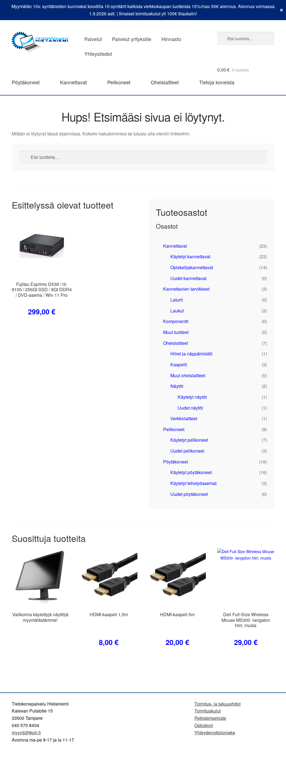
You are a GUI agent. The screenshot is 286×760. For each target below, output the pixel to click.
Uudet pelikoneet (187, 451)
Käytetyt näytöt (192, 397)
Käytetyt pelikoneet (189, 440)
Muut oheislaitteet (187, 375)
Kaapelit (178, 364)
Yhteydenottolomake (214, 732)
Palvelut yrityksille (131, 38)
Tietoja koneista (216, 82)
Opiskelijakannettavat (191, 267)
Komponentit (175, 321)
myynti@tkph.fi (26, 732)
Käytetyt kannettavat (190, 256)
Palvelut (93, 38)
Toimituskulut (207, 711)
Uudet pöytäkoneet (189, 494)
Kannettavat (73, 82)
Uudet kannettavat (188, 278)
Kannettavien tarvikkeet (186, 289)
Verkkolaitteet (183, 418)
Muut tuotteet (176, 332)
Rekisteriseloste (210, 718)
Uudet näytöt (190, 408)
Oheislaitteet (165, 82)
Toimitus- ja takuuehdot (217, 704)
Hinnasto (171, 38)
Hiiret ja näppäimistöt (191, 353)
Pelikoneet (118, 82)
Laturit (176, 300)
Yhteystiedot (98, 53)
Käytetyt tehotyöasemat (193, 483)
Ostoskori (203, 725)
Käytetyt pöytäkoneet (191, 472)
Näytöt (176, 386)
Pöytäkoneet (26, 82)
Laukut (177, 310)
